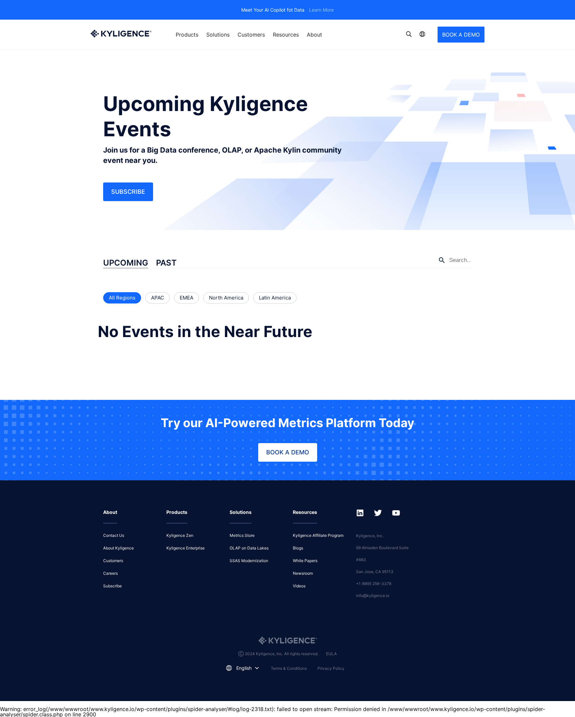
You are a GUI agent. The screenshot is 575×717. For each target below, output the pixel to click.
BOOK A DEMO (461, 34)
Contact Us (113, 535)
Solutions (218, 34)
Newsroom (303, 573)
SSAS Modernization (249, 560)
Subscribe (128, 191)
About (314, 34)
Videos (299, 585)
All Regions (122, 298)
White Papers (305, 560)
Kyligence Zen (179, 535)
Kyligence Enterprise (185, 547)
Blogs (298, 547)
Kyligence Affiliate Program (318, 535)
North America (226, 298)
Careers (110, 573)
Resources (286, 34)
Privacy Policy (330, 668)
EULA (331, 653)
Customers (251, 34)
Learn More (321, 10)
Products (187, 34)
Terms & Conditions (289, 668)
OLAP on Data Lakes (249, 547)
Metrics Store (242, 535)
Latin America (275, 298)
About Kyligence (118, 547)
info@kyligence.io (372, 595)
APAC (157, 298)
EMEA (186, 298)
